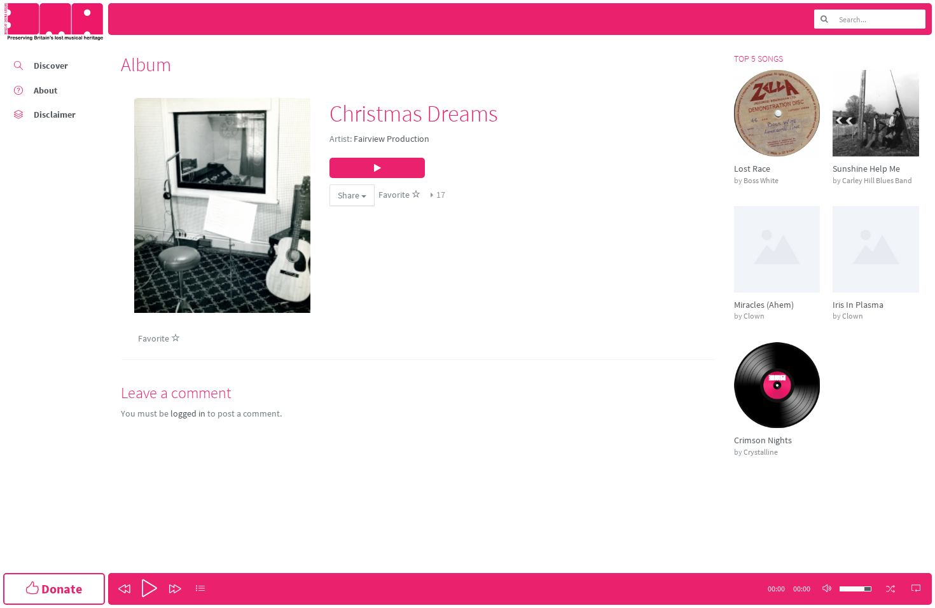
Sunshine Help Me (866, 168)
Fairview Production (391, 138)
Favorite (395, 194)
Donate (60, 589)
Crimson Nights (763, 440)
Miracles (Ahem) (764, 304)
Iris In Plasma (858, 304)
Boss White (761, 180)
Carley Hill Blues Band (877, 180)
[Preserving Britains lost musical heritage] (54, 22)
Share (349, 195)
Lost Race (752, 168)
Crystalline (761, 452)
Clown (754, 316)
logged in (187, 413)
